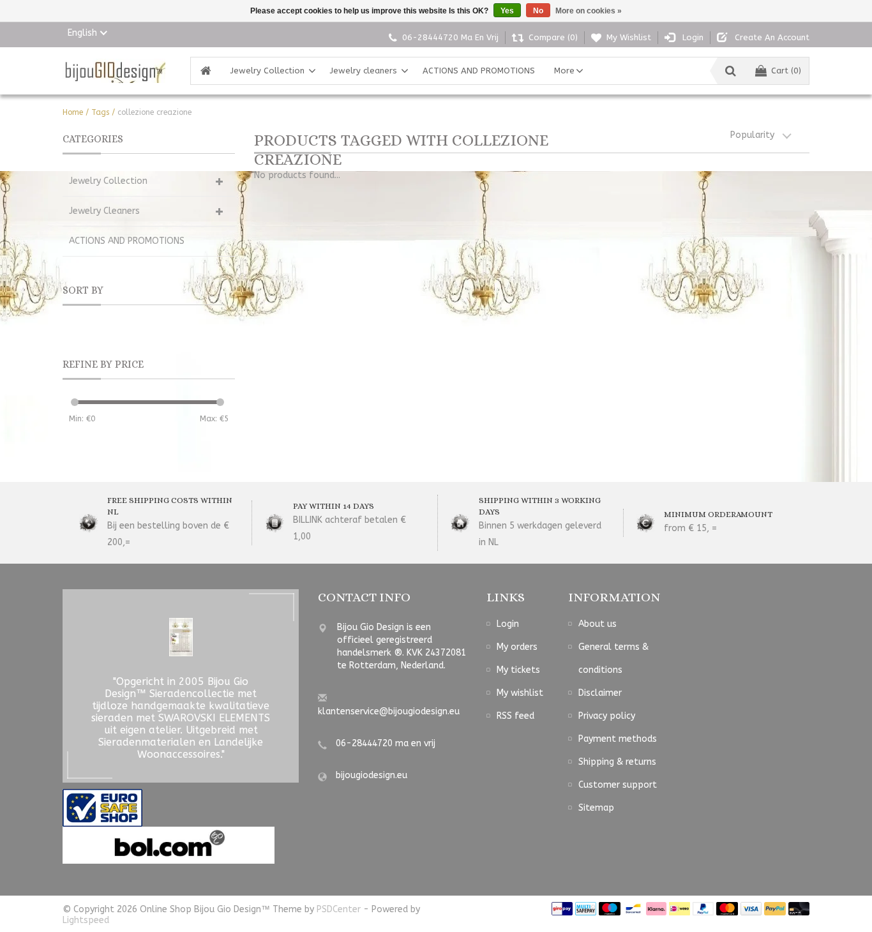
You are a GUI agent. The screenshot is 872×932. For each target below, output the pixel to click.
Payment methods (617, 738)
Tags (100, 112)
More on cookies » (588, 10)
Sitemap (596, 807)
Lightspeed (86, 920)
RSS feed (515, 715)
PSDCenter (339, 909)
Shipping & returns (617, 761)
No (538, 10)
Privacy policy (606, 715)
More (564, 70)
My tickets (518, 670)
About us (597, 624)
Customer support (617, 784)
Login (508, 624)
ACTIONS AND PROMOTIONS (479, 70)
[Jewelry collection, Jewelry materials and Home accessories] (114, 71)
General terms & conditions (613, 658)
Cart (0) (786, 70)
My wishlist (520, 693)
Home (73, 112)
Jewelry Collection (267, 70)
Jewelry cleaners (363, 70)
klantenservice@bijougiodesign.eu (389, 711)
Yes (507, 10)
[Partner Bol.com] (168, 844)
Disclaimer (600, 693)
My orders (517, 647)
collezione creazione (154, 112)
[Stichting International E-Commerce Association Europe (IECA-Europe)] (102, 807)
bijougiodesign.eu (371, 775)
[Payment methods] (562, 908)
